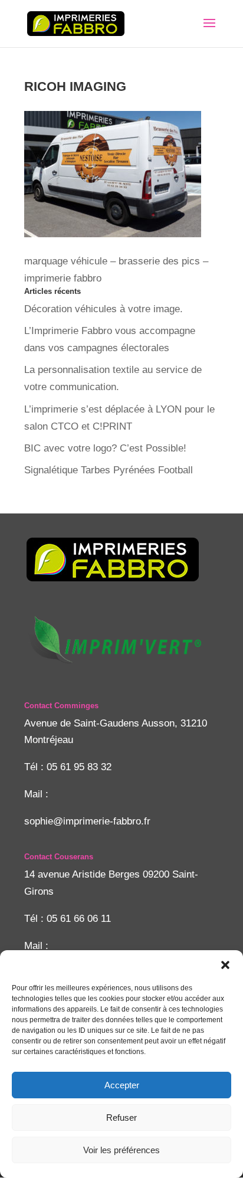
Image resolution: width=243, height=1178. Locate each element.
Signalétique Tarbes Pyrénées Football (108, 470)
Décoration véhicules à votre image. (103, 309)
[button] (225, 965)
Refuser (121, 1117)
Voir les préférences (121, 1150)
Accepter (121, 1085)
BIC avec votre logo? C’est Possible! (105, 448)
